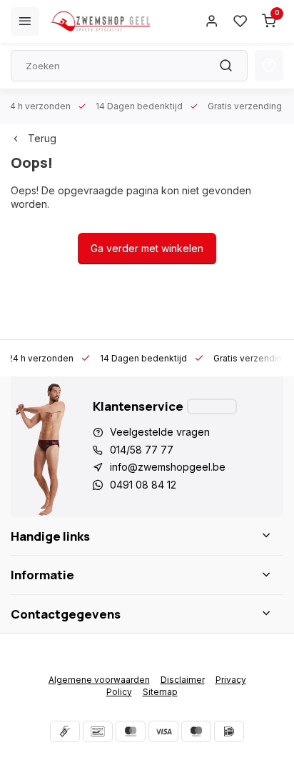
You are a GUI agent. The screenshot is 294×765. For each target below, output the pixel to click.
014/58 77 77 (141, 450)
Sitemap (160, 691)
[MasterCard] (131, 731)
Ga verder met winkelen (147, 248)
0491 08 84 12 (143, 485)
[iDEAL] (229, 731)
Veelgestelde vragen (160, 432)
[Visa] (163, 731)
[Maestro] (196, 731)
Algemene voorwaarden (99, 679)
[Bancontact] (98, 731)
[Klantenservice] (212, 406)
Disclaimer (183, 679)
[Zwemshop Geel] (100, 21)
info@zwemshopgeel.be (167, 467)
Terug (42, 138)
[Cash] (65, 731)
